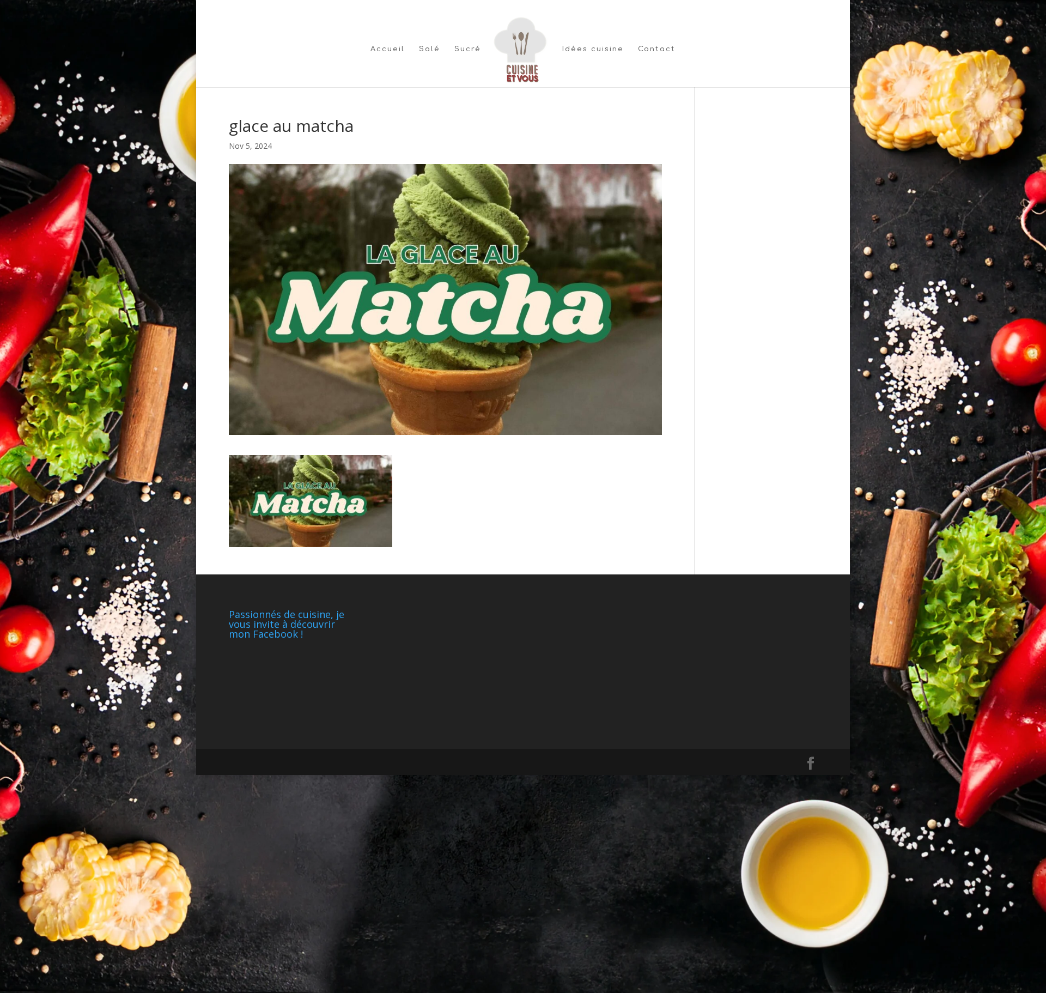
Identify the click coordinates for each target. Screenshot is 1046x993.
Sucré (467, 49)
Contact (657, 49)
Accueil (387, 49)
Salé (429, 49)
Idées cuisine (593, 49)
